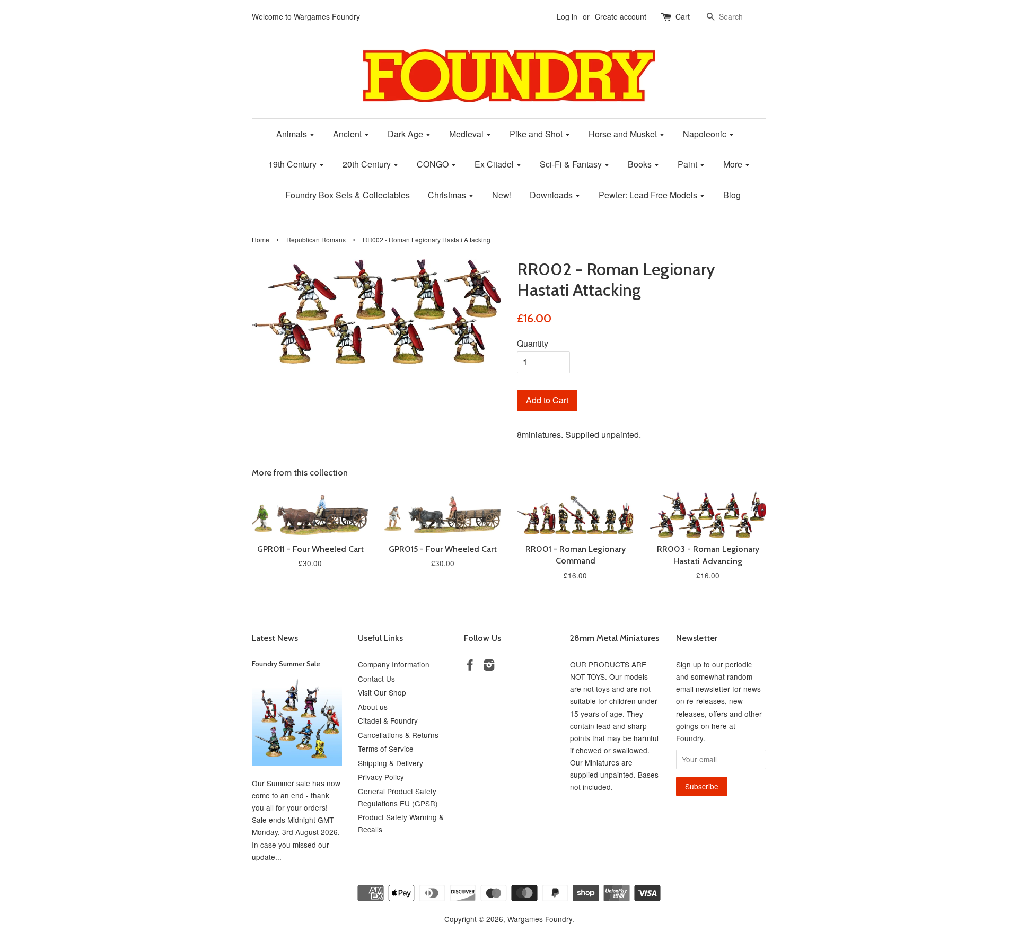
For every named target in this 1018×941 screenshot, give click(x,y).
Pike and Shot (537, 134)
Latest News (275, 638)
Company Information (393, 664)
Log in (567, 16)
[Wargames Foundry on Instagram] (489, 666)
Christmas (448, 195)
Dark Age (406, 134)
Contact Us (376, 678)
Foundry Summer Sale (286, 663)
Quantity (532, 343)
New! (502, 195)
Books (641, 164)
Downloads (552, 195)
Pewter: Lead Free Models (649, 195)
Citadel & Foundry (388, 720)
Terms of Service (386, 748)
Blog (732, 195)
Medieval (467, 134)
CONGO (434, 164)
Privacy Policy (381, 776)
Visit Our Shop (382, 692)
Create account (620, 16)
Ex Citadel (495, 164)
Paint (688, 164)
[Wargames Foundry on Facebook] (470, 666)
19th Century (293, 164)
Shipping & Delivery (390, 763)
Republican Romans (316, 239)
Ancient (348, 134)
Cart (682, 16)
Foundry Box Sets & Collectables (347, 195)
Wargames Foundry (539, 918)
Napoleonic (706, 134)
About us (373, 706)
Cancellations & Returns (398, 734)
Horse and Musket (624, 134)
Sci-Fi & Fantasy (572, 164)
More (733, 164)
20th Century (368, 164)
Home (260, 239)
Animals (292, 134)
